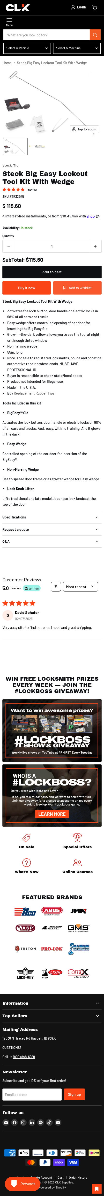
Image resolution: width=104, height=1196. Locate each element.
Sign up (74, 1094)
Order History (78, 1177)
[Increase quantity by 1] (95, 246)
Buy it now (26, 288)
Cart (61, 1177)
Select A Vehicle (17, 48)
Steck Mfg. (10, 165)
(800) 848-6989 (24, 1057)
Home (7, 63)
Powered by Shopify (52, 1187)
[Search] (95, 34)
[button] (78, 7)
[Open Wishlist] (97, 1189)
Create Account (41, 1177)
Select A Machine (68, 48)
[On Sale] (27, 842)
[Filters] (56, 586)
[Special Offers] (77, 842)
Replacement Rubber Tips (33, 393)
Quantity (8, 236)
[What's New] (27, 866)
